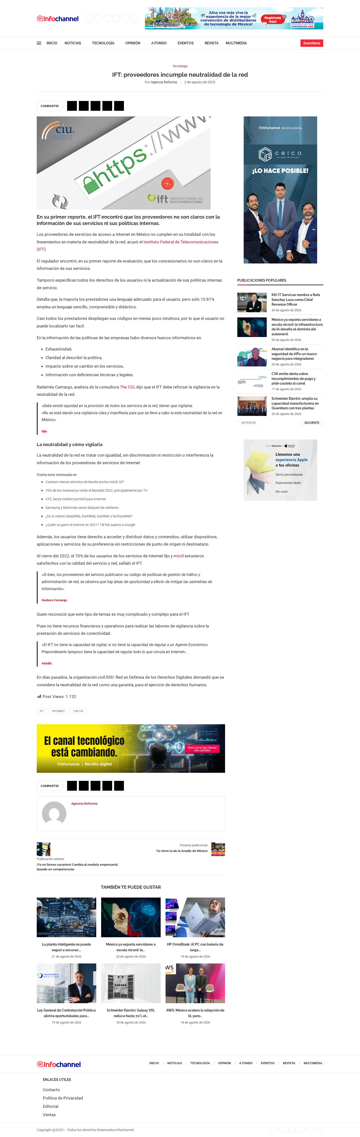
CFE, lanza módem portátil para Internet (76, 499)
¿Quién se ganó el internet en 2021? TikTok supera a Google (90, 525)
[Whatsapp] (135, 18)
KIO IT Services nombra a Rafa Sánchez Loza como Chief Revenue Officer (296, 299)
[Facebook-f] (273, 1129)
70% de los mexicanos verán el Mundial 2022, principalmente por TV (96, 490)
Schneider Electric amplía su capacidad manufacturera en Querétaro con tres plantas (295, 403)
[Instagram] (107, 18)
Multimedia (236, 43)
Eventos (186, 43)
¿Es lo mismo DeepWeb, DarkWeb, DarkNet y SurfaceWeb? (89, 516)
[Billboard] (131, 726)
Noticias (73, 43)
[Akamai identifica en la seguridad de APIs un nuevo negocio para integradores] (252, 356)
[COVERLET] (280, 118)
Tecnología (103, 43)
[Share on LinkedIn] (95, 106)
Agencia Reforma (164, 82)
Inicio (52, 43)
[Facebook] (88, 18)
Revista (211, 43)
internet (58, 711)
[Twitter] (98, 18)
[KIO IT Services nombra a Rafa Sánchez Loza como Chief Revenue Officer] (252, 302)
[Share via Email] (119, 106)
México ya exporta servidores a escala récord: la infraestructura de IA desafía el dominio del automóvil (297, 327)
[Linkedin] (116, 18)
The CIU (127, 387)
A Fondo (159, 43)
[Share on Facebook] (72, 106)
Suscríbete (311, 43)
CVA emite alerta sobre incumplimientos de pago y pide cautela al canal (294, 378)
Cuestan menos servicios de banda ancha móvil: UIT (85, 482)
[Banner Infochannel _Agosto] (280, 441)
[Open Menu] (39, 43)
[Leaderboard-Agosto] (234, 9)
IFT (42, 711)
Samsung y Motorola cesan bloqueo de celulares (82, 508)
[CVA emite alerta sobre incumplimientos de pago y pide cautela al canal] (252, 381)
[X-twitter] (282, 1129)
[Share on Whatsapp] (107, 106)
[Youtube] (126, 18)
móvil (179, 555)
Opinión (132, 43)
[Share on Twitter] (84, 106)
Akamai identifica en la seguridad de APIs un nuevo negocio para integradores (294, 354)
